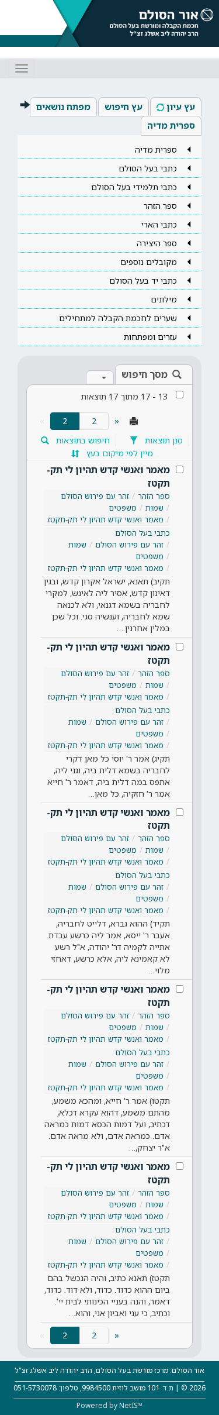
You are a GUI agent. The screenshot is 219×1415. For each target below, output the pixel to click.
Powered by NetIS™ (109, 1405)
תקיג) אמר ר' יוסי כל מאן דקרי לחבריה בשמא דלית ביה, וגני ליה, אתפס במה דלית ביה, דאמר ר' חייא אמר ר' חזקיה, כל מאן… (108, 776)
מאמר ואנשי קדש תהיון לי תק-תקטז (108, 476)
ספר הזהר (154, 496)
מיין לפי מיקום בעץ (118, 453)
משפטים (123, 507)
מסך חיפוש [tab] (144, 374)
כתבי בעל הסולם (142, 533)
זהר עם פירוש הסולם (95, 496)
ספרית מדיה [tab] (171, 125)
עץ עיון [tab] (180, 106)
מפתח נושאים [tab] (63, 106)
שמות (154, 507)
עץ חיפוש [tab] (123, 106)
